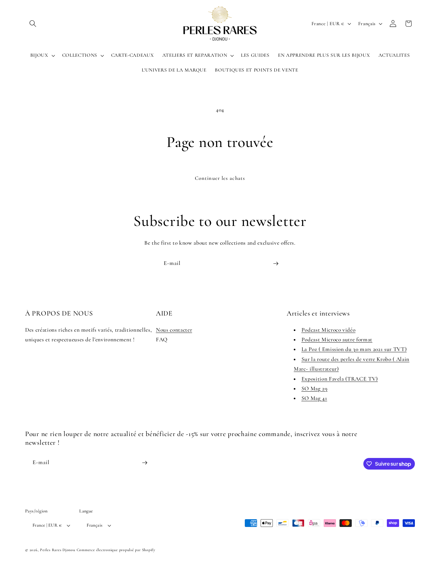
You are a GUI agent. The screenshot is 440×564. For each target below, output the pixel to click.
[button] (33, 23)
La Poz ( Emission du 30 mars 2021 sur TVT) (354, 349)
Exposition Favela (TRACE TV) (339, 378)
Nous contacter (174, 329)
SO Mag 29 (314, 388)
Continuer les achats (220, 178)
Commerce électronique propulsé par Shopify (116, 550)
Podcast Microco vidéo (328, 329)
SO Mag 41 (314, 398)
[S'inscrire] (275, 263)
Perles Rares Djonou (57, 550)
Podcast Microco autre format (336, 339)
